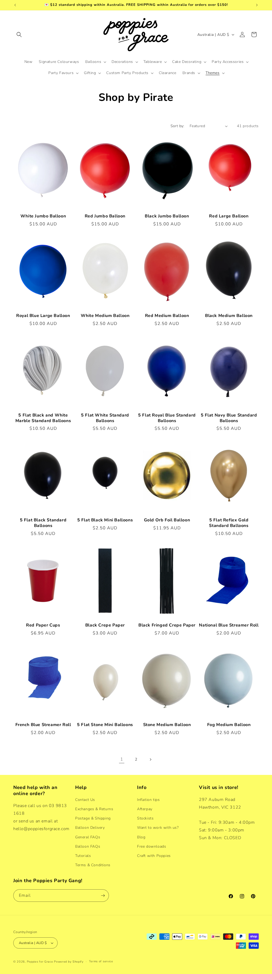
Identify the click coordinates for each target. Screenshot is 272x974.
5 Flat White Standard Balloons (105, 418)
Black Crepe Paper (105, 625)
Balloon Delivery (90, 827)
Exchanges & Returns (94, 809)
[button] (19, 34)
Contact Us (85, 799)
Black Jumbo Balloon (167, 216)
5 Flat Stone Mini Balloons (105, 725)
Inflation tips (148, 799)
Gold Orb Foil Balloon (167, 520)
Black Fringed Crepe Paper (167, 625)
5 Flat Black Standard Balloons (43, 523)
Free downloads (151, 846)
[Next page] (150, 759)
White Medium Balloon (105, 316)
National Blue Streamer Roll (228, 625)
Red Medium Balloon (167, 316)
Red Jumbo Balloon (105, 216)
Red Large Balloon (228, 216)
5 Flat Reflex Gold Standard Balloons (228, 523)
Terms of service (101, 961)
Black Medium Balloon (229, 316)
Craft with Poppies (154, 855)
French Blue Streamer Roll (43, 725)
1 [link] (121, 759)
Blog (141, 837)
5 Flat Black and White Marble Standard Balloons (43, 418)
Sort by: (177, 125)
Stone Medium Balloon (167, 725)
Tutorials (83, 855)
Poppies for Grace (40, 962)
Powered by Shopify (69, 962)
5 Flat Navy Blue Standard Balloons (229, 418)
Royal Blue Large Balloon (43, 316)
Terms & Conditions (92, 865)
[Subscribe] (103, 895)
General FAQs (87, 837)
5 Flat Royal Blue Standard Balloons (167, 418)
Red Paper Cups (43, 625)
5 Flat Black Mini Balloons (105, 520)
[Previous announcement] (15, 5)
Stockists (145, 818)
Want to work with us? (158, 827)
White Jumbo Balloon (43, 216)
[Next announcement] (257, 5)
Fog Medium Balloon (229, 725)
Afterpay (144, 809)
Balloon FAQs (87, 846)
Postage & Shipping (93, 818)
